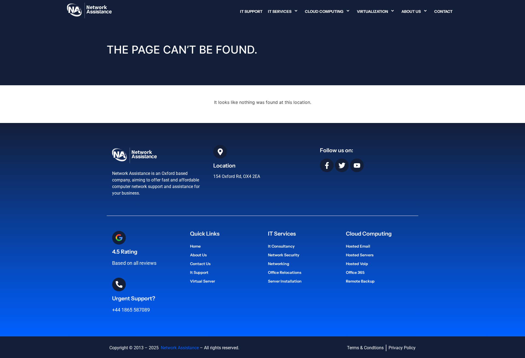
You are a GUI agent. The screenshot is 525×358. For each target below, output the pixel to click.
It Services (279, 11)
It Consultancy (281, 246)
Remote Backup (360, 281)
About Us (411, 11)
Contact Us (200, 263)
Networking (278, 263)
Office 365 (355, 272)
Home (195, 246)
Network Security (283, 255)
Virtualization (372, 11)
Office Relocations (284, 272)
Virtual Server (202, 281)
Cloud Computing (324, 11)
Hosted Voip (357, 263)
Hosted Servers (360, 255)
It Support (251, 11)
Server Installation (285, 281)
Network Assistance (179, 347)
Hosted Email (358, 246)
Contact (443, 11)
